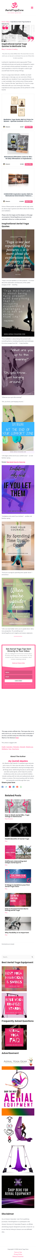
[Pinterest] (10, 787)
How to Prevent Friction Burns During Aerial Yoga (16, 909)
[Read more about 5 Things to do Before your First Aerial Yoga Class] (18, 876)
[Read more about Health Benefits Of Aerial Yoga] (18, 830)
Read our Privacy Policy (18, 663)
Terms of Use (18, 1252)
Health (4, 747)
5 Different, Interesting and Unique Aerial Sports (16, 862)
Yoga (9, 749)
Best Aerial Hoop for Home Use (16, 462)
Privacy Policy (18, 1254)
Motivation (16, 747)
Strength (22, 747)
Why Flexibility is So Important (17, 933)
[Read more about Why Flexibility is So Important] (18, 923)
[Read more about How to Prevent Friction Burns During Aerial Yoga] (18, 900)
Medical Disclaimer (18, 1256)
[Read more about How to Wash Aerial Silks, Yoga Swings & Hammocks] (18, 806)
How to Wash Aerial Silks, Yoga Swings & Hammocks (17, 816)
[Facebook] (2, 787)
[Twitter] (6, 787)
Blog (7, 22)
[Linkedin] (13, 787)
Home (3, 22)
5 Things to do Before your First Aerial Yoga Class (17, 885)
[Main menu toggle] (32, 7)
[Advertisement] (18, 711)
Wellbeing (5, 749)
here (17, 738)
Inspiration (9, 747)
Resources (10, 819)
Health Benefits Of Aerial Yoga (17, 839)
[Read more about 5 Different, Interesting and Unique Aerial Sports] (18, 852)
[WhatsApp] (21, 787)
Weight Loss (29, 747)
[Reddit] (17, 787)
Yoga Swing (15, 749)
